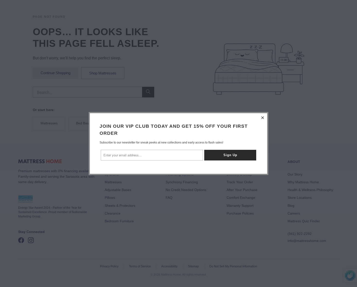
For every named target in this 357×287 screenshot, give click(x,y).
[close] (262, 117)
